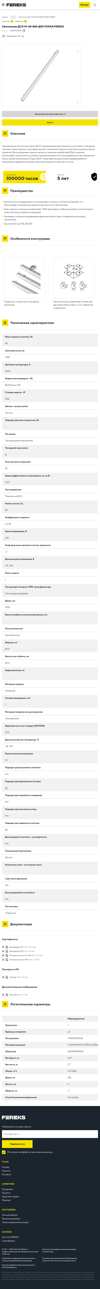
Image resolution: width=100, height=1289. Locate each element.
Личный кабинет (10, 1215)
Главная (5, 17)
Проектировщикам (11, 1218)
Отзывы (5, 1167)
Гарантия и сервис (10, 1196)
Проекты (6, 1171)
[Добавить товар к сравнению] (77, 51)
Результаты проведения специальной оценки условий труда (59, 1250)
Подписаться (17, 1143)
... (13, 16)
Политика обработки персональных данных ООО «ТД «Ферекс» (18, 1266)
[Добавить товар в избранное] (77, 48)
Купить (50, 122)
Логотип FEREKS (10, 1237)
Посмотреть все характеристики (49, 114)
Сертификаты (8, 1241)
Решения (6, 1200)
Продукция (7, 1189)
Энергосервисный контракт (15, 1222)
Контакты (6, 1174)
